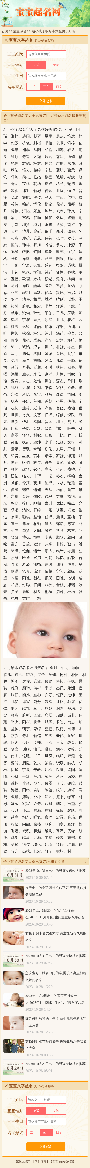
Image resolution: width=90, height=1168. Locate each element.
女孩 (56, 65)
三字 (46, 87)
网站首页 (23, 1161)
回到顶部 (40, 1161)
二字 (33, 87)
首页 (5, 31)
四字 (59, 87)
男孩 (36, 65)
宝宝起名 (19, 31)
